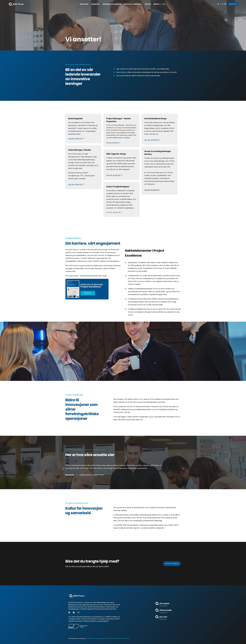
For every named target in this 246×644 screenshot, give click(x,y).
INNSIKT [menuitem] (156, 4)
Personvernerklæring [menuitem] (98, 638)
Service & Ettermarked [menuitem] (132, 4)
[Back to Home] (16, 4)
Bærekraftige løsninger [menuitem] (111, 4)
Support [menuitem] (148, 4)
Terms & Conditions (110, 638)
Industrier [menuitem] (84, 4)
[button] (63, 469)
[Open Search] (218, 4)
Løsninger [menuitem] (95, 4)
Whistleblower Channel (123, 638)
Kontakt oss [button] (233, 4)
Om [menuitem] (163, 4)
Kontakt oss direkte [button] (172, 563)
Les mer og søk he (112, 142)
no (225, 4)
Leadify (88, 638)
